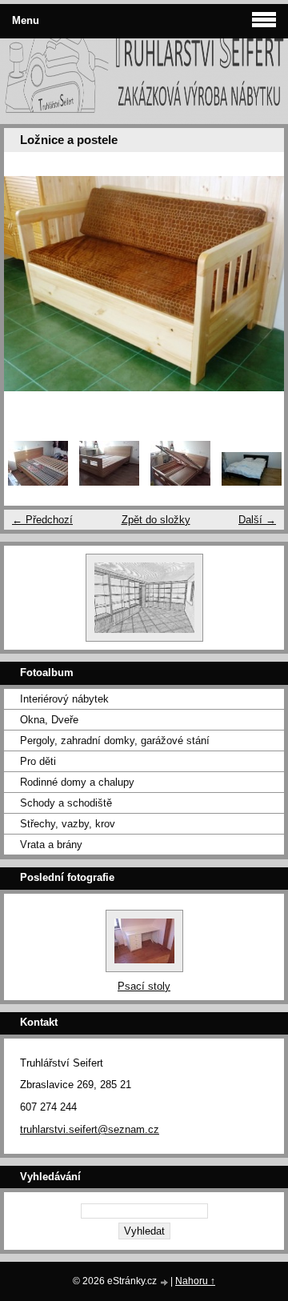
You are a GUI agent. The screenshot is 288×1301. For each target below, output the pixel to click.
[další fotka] (258, 283)
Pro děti (38, 761)
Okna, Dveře (49, 720)
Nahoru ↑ (195, 1281)
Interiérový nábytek (64, 699)
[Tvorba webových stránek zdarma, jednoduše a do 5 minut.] (164, 1282)
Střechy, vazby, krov (67, 824)
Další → (257, 520)
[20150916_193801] (252, 482)
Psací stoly (144, 986)
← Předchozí (42, 520)
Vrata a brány (51, 845)
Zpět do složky (156, 520)
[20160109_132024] (38, 482)
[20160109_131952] (109, 482)
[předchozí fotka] (30, 283)
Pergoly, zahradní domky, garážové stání (115, 741)
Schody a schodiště (66, 803)
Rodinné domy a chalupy (77, 782)
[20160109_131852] (180, 482)
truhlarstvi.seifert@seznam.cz (89, 1129)
